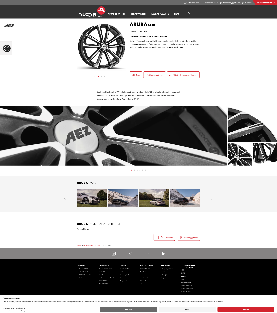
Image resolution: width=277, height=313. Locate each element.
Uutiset (248, 2)
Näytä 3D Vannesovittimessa (185, 75)
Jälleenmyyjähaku (231, 2)
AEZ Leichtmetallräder (105, 269)
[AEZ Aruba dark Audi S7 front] (92, 198)
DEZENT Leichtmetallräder (106, 275)
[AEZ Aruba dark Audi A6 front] (123, 198)
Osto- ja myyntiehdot (166, 269)
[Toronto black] (6, 48)
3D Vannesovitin (265, 2)
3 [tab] (104, 76)
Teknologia (143, 281)
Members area (211, 2)
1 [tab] (98, 76)
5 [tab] (145, 170)
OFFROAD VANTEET (84, 275)
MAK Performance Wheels (106, 278)
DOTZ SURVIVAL (104, 281)
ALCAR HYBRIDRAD (187, 288)
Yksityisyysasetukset (166, 278)
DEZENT (183, 276)
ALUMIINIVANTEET (89, 245)
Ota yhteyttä (193, 2)
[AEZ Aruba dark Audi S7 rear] (153, 198)
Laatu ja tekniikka (145, 278)
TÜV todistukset (124, 272)
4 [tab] (142, 170)
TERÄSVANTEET (83, 272)
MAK (182, 279)
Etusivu (79, 245)
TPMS (80, 278)
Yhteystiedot (143, 284)
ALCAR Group (144, 272)
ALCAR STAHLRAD (104, 284)
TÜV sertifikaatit (166, 237)
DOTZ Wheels (103, 272)
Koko (138, 75)
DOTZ (183, 273)
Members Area (124, 278)
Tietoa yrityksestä (145, 269)
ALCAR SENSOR (186, 291)
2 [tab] (101, 76)
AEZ (99, 245)
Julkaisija (163, 272)
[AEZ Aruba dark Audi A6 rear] (184, 198)
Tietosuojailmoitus (166, 275)
